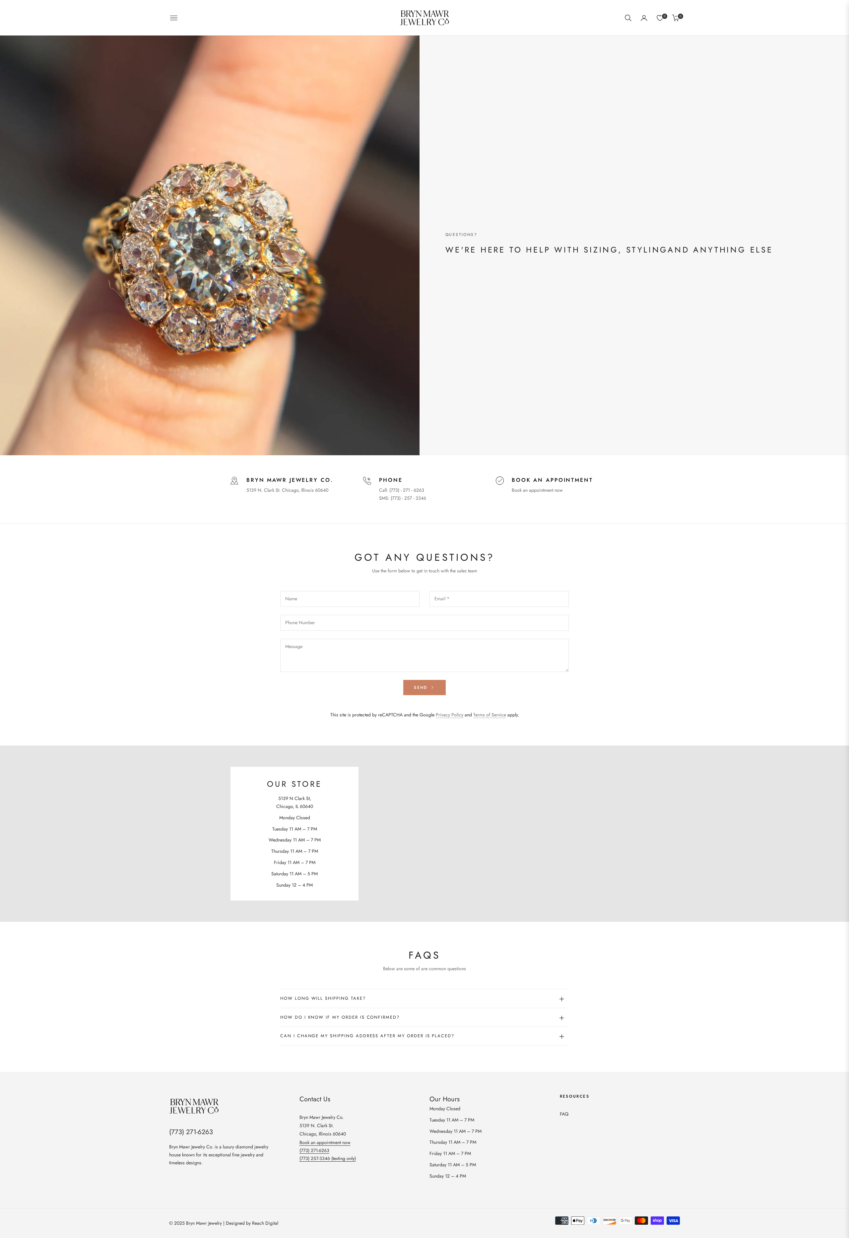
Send (421, 688)
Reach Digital (265, 1223)
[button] (628, 18)
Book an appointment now (537, 490)
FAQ (564, 1114)
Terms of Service (489, 714)
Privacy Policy (449, 714)
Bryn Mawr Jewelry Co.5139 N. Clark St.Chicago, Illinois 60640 (322, 1125)
